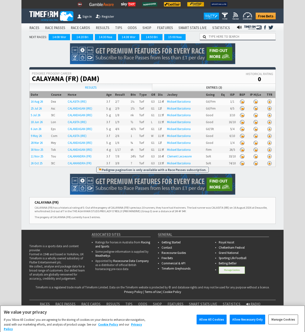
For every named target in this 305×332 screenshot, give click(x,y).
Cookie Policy (172, 292)
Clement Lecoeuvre (179, 156)
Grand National (229, 253)
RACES (34, 27)
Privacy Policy (133, 292)
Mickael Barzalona (179, 102)
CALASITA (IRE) (77, 102)
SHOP (146, 27)
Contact (167, 248)
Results (91, 87)
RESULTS (102, 27)
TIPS (118, 27)
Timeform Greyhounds (176, 269)
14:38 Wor (129, 37)
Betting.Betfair (228, 263)
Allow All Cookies (211, 313)
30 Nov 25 (37, 150)
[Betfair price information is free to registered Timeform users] (242, 101)
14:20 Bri (82, 37)
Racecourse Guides (174, 253)
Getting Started (171, 242)
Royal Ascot (226, 242)
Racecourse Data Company (131, 261)
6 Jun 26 (36, 129)
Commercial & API (173, 263)
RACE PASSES (55, 27)
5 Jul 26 (35, 115)
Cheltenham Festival (232, 248)
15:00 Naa (175, 37)
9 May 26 (36, 136)
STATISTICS (221, 27)
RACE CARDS (80, 27)
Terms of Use (153, 292)
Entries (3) (214, 87)
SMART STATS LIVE (192, 27)
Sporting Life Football (232, 258)
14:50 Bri (152, 37)
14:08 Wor (59, 37)
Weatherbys (102, 256)
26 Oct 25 (36, 163)
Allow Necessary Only (247, 313)
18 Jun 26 (37, 122)
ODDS (132, 27)
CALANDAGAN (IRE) (80, 108)
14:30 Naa (105, 37)
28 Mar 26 (37, 143)
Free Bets (265, 16)
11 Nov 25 (37, 156)
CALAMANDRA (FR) (80, 156)
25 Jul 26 (36, 108)
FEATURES (165, 27)
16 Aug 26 (37, 102)
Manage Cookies (232, 270)
